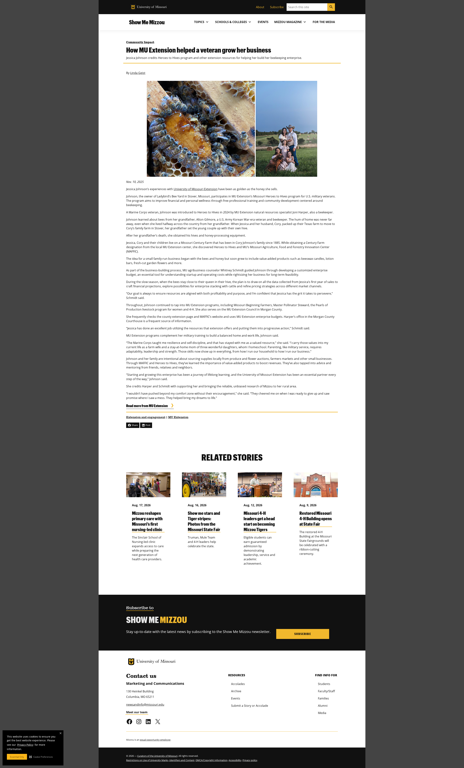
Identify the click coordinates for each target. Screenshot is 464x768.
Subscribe (277, 7)
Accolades (238, 684)
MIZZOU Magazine (290, 22)
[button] (41, 757)
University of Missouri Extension (196, 189)
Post (147, 425)
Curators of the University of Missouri (157, 755)
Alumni (323, 706)
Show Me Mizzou (147, 22)
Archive (236, 691)
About (260, 7)
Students (324, 684)
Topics (201, 22)
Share (134, 425)
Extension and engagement (145, 417)
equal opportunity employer (155, 739)
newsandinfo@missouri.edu (145, 705)
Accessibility (235, 760)
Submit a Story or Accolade (249, 706)
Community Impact (140, 42)
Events (263, 22)
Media (322, 713)
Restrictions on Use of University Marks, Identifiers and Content (160, 760)
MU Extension (178, 417)
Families (323, 698)
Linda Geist (137, 73)
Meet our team (137, 712)
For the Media (324, 22)
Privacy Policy (25, 744)
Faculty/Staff (326, 691)
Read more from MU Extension (147, 405)
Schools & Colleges (233, 22)
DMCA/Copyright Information (211, 760)
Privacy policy (250, 760)
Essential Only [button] (17, 756)
